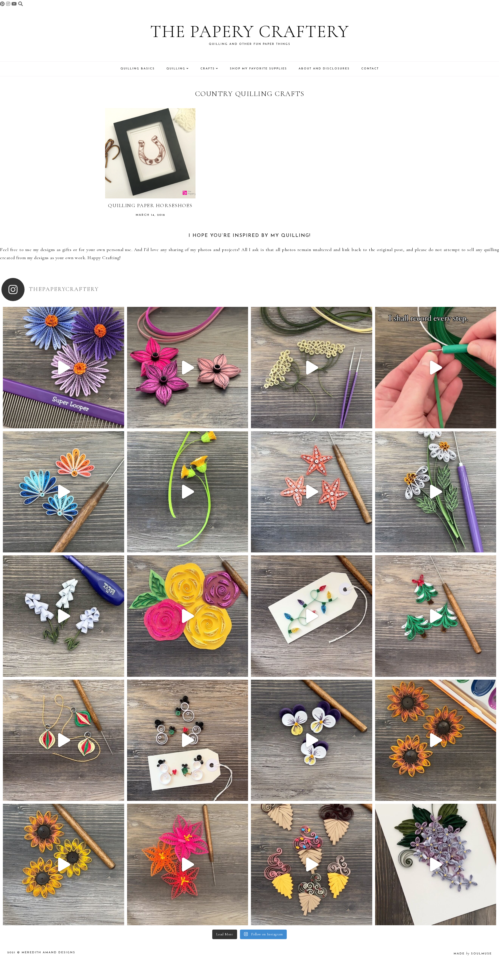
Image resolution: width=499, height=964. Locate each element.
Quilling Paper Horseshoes (150, 205)
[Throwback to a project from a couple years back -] (187, 492)
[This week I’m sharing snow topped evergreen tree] (435, 616)
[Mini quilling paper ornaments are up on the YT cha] (63, 740)
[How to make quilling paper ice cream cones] (311, 864)
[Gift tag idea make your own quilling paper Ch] (311, 616)
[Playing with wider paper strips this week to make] (435, 492)
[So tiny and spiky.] (435, 367)
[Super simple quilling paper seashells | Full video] (63, 492)
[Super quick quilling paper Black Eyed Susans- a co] (63, 864)
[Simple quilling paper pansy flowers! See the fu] (311, 740)
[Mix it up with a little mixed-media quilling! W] (187, 616)
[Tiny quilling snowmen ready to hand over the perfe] (187, 740)
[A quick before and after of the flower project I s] (187, 367)
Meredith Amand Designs (48, 952)
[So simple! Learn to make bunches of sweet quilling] (435, 864)
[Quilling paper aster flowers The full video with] (63, 367)
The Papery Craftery (249, 31)
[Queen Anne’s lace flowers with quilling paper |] (311, 367)
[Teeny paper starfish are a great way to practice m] (311, 492)
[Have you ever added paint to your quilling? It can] (435, 740)
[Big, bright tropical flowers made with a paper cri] (187, 864)
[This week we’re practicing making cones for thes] (63, 616)
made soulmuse (473, 953)
